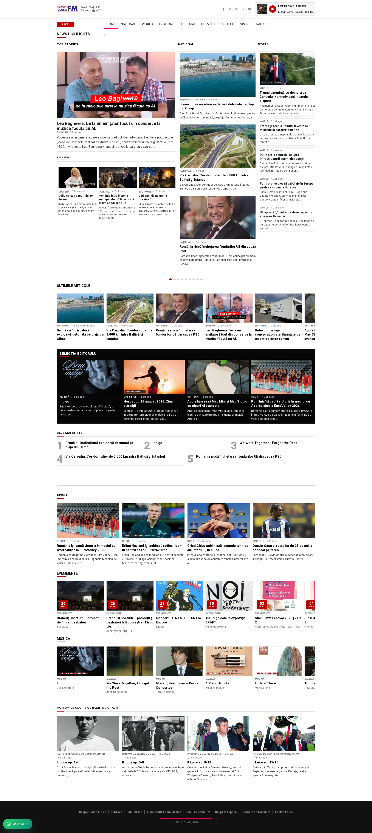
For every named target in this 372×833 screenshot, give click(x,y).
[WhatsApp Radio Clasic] (243, 9)
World (147, 24)
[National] (174, 279)
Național (128, 24)
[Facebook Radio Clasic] (223, 9)
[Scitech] (193, 279)
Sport (245, 24)
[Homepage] (170, 279)
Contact (116, 812)
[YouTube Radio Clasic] (249, 9)
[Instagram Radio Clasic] (236, 9)
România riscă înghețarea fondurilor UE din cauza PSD (239, 456)
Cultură (188, 24)
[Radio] (201, 279)
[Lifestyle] (190, 279)
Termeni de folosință (255, 812)
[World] (178, 279)
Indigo (157, 443)
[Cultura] (186, 279)
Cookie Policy (284, 812)
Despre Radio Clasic (92, 812)
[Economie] (182, 279)
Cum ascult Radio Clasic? (164, 812)
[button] (285, 9)
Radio (261, 24)
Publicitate (134, 812)
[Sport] (197, 279)
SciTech (228, 24)
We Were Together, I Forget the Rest (268, 443)
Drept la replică (226, 812)
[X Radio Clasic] (230, 9)
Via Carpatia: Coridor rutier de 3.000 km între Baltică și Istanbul (115, 456)
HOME (110, 24)
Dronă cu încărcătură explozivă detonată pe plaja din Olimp (99, 445)
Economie (167, 24)
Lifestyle (208, 24)
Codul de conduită (198, 812)
